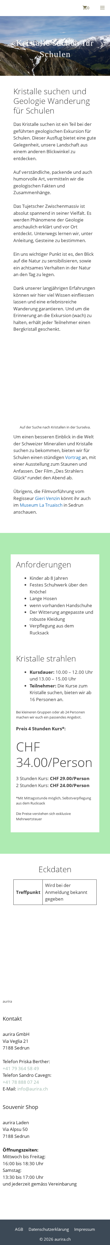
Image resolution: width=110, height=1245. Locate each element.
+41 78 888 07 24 (21, 1082)
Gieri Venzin (47, 498)
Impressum (84, 1229)
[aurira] (5, 8)
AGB (19, 1229)
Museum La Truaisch (41, 505)
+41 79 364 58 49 (21, 1068)
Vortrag (73, 457)
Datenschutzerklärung (49, 1229)
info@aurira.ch (32, 1089)
